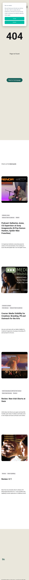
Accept (14, 18)
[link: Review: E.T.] (14, 460)
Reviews (15, 393)
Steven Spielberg (11, 473)
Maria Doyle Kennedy (7, 393)
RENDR (17, 217)
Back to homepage (15, 80)
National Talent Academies (8, 217)
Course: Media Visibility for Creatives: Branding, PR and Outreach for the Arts (13, 316)
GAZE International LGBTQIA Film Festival (11, 391)
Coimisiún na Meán (6, 305)
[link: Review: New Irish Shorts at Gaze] (14, 378)
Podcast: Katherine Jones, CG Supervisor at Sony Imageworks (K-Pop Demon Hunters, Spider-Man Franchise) (13, 228)
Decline (14, 22)
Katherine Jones (6, 215)
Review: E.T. (6, 479)
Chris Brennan (5, 308)
